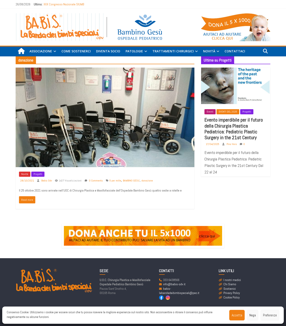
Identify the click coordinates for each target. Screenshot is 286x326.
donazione (147, 180)
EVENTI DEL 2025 (228, 111)
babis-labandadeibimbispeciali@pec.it (179, 291)
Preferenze (270, 315)
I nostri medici (232, 280)
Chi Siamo (229, 284)
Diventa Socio (108, 51)
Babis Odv (47, 180)
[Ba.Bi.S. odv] (21, 51)
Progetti (38, 174)
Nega (252, 315)
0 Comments (95, 180)
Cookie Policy (231, 297)
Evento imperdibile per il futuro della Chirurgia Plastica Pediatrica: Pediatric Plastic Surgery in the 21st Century (233, 129)
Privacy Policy (231, 293)
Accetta (237, 315)
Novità (24, 174)
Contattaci (235, 51)
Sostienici (229, 289)
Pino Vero (232, 144)
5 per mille (115, 180)
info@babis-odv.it (174, 284)
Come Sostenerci (76, 51)
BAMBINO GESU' (131, 180)
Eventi (210, 111)
